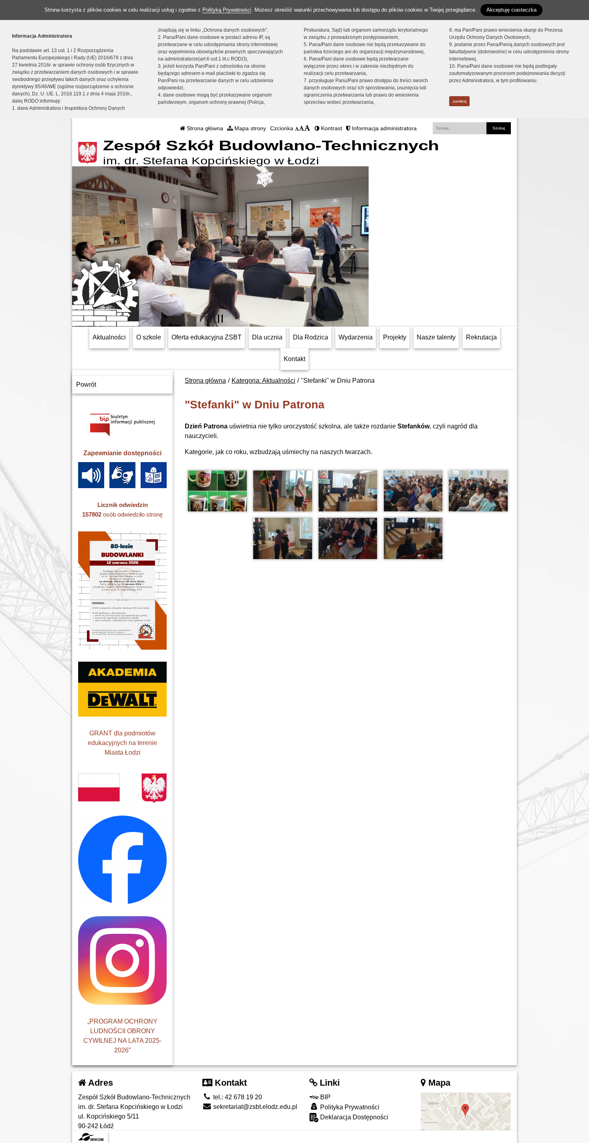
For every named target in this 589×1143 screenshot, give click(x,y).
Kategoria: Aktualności (263, 380)
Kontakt (294, 358)
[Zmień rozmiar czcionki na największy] (307, 128)
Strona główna (204, 128)
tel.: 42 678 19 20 (237, 1097)
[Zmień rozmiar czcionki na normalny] (297, 128)
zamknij (459, 101)
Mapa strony (249, 128)
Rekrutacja (481, 337)
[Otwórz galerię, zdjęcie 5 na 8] (478, 491)
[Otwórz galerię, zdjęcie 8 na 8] (413, 538)
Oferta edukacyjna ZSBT (206, 337)
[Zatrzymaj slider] (220, 319)
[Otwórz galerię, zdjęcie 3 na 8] (348, 491)
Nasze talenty (436, 337)
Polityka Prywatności (349, 1107)
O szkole (148, 337)
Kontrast (330, 128)
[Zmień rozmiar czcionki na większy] (301, 128)
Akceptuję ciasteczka (511, 10)
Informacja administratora (383, 128)
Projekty (394, 337)
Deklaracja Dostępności (353, 1117)
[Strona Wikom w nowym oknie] (90, 1137)
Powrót (86, 384)
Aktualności (109, 337)
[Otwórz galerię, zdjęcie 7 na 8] (348, 538)
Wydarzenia (356, 337)
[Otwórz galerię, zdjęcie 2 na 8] (282, 491)
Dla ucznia (267, 337)
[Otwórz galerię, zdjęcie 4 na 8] (413, 491)
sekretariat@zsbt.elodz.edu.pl (254, 1106)
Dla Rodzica (310, 337)
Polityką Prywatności (226, 10)
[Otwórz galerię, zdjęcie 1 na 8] (217, 491)
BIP (325, 1097)
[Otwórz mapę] (466, 1110)
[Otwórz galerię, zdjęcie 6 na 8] (282, 538)
